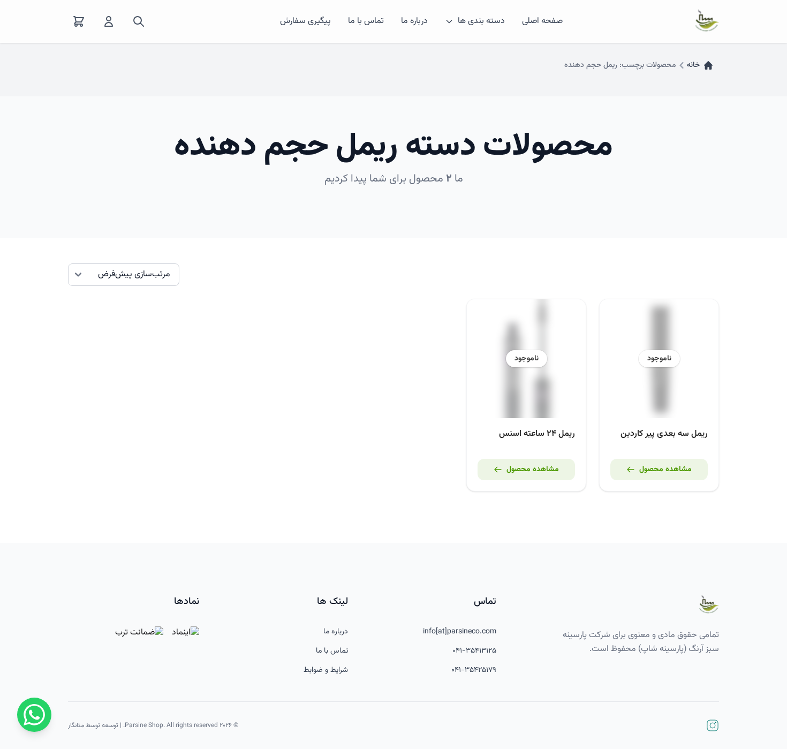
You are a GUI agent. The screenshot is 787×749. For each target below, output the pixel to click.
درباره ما (414, 21)
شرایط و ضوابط (326, 670)
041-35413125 (474, 651)
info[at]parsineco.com (459, 632)
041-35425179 (473, 670)
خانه (693, 65)
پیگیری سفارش (305, 21)
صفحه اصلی (542, 21)
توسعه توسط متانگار (93, 725)
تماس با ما (366, 21)
